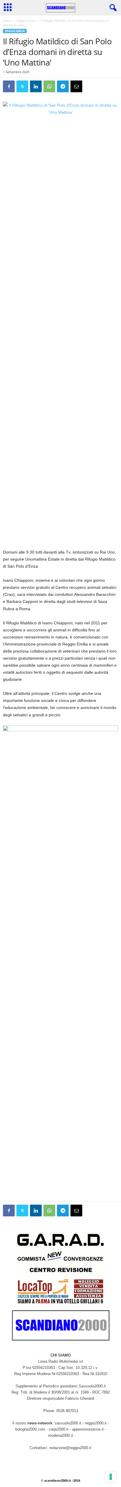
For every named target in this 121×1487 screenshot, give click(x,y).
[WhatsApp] (49, 86)
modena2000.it (60, 1435)
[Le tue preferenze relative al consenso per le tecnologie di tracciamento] (110, 1476)
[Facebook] (9, 86)
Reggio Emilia (26, 21)
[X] (22, 86)
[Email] (76, 86)
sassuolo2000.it (68, 1423)
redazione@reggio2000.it (70, 1448)
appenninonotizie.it (88, 1429)
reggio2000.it (96, 1423)
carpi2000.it (58, 1429)
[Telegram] (63, 86)
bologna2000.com (30, 1429)
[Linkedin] (36, 86)
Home (7, 21)
